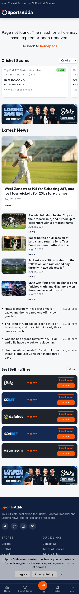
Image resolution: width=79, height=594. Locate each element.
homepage (49, 46)
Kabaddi (7, 554)
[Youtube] (32, 526)
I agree (22, 574)
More (72, 369)
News (8, 205)
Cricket (6, 543)
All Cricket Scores (15, 3)
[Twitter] (14, 526)
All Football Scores (43, 3)
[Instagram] (23, 526)
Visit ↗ (66, 385)
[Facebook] (5, 526)
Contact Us (49, 543)
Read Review (66, 380)
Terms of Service (53, 549)
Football (7, 549)
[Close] (61, 574)
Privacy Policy (51, 554)
